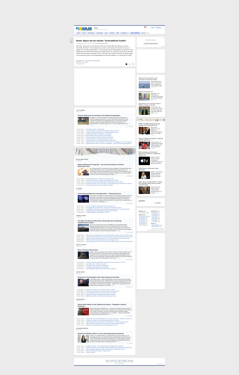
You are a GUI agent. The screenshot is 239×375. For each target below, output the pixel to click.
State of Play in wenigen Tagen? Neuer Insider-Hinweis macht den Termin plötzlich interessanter (110, 235)
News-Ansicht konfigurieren (158, 228)
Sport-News (80, 272)
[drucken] (71, 42)
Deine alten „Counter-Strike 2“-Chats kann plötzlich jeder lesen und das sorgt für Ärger (150, 183)
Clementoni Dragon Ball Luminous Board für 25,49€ (99, 185)
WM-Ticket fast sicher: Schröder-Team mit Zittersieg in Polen (101, 296)
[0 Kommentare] (80, 63)
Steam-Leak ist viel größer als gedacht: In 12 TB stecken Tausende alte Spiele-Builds (107, 238)
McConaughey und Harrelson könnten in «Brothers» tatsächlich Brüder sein (149, 153)
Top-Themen (80, 110)
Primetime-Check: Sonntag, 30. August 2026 (97, 265)
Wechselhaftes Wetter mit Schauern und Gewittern (99, 134)
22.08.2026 (154, 214)
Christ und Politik (90, 352)
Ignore (158, 230)
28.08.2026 (142, 219)
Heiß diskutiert (155, 226)
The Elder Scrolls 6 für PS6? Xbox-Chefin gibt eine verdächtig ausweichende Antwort (99, 222)
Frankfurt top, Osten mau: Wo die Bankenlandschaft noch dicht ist (102, 320)
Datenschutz (114, 360)
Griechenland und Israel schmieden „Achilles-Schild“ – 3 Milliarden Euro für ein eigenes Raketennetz (112, 142)
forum (163, 46)
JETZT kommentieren (151, 43)
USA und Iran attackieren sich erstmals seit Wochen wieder (148, 78)
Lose (106, 33)
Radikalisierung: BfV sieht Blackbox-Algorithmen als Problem (101, 211)
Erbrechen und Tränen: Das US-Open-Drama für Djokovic (100, 289)
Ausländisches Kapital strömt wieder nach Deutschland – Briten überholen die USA (107, 322)
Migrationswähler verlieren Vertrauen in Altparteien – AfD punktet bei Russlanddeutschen (109, 143)
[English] (147, 27)
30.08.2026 (142, 216)
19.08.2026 (154, 218)
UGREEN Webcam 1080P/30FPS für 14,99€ (97, 212)
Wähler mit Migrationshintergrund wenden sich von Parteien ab (149, 124)
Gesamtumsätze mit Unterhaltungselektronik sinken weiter (101, 140)
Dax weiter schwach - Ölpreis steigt (95, 129)
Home (107, 361)
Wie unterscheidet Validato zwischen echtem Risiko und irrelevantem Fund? (105, 349)
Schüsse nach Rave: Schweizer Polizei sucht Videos (99, 138)
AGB (119, 360)
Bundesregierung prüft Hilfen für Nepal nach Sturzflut (99, 137)
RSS (132, 361)
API (129, 361)
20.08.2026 (154, 217)
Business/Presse (82, 328)
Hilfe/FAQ (125, 361)
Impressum (131, 360)
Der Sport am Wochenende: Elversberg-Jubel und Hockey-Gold (102, 291)
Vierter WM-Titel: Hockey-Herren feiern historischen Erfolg (101, 293)
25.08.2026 (142, 223)
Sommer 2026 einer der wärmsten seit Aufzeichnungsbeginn (99, 115)
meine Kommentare (151, 230)
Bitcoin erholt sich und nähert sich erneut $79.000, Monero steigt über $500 (105, 323)
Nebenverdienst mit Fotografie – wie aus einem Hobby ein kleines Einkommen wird (101, 165)
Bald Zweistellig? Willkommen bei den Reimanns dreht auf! (101, 268)
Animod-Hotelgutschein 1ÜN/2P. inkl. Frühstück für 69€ (100, 178)
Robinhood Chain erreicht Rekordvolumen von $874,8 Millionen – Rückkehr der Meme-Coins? (110, 318)
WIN (118, 33)
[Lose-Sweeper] (148, 33)
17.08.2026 (154, 221)
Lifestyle (112, 33)
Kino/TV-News (81, 244)
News (78, 33)
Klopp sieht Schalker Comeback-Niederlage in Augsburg (100, 294)
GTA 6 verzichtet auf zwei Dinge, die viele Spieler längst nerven (102, 240)
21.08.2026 (154, 215)
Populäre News (155, 225)
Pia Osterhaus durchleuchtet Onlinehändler (97, 267)
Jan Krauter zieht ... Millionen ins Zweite (96, 264)
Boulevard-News (82, 159)
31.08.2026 (142, 212)
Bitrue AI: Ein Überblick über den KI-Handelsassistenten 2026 (102, 325)
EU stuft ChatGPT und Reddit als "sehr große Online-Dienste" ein (102, 130)
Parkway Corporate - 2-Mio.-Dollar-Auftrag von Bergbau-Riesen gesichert (104, 346)
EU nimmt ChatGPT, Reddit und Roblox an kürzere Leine (100, 206)
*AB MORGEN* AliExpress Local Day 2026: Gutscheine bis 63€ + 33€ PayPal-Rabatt (107, 209)
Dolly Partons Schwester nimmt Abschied (149, 169)
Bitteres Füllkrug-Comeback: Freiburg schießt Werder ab (151, 139)
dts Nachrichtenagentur (102, 43)
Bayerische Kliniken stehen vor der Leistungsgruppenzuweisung (101, 333)
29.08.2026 (142, 217)
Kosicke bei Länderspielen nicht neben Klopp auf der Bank (98, 277)
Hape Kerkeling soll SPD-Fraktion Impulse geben (98, 135)
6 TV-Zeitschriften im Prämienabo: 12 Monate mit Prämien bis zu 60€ (103, 207)
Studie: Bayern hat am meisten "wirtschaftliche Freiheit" (101, 40)
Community (99, 33)
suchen (158, 203)
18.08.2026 (154, 220)
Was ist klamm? (135, 33)
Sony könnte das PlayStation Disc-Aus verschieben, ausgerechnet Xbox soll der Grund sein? (109, 236)
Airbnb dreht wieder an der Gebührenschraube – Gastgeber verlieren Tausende (102, 305)
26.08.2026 (142, 222)
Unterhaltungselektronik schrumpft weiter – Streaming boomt (99, 193)
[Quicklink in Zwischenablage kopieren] (71, 39)
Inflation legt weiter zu (146, 91)
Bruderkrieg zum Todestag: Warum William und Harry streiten (150, 104)
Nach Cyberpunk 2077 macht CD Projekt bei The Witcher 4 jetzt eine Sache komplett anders (109, 241)
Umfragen (125, 33)
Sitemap (108, 360)
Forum (84, 33)
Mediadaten (124, 360)
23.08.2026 (154, 212)
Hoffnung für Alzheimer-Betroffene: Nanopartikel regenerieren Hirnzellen (104, 182)
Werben (144, 33)
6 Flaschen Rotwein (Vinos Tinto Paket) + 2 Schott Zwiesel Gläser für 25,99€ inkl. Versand (109, 183)
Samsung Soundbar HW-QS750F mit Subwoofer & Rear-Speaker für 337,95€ (105, 262)
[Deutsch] (145, 27)
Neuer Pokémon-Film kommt (88, 250)
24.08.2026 (142, 225)
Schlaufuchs (91, 33)
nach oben (160, 364)
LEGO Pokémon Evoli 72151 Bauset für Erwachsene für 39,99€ (102, 180)
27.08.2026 (142, 220)
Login (152, 27)
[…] (91, 125)
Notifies (162, 230)
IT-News (79, 188)
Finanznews (80, 299)
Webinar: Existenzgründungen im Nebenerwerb (98, 350)
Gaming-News (81, 215)
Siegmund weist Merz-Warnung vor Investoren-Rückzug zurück (102, 132)
